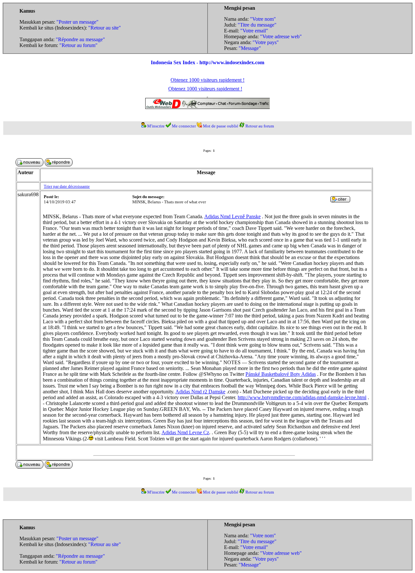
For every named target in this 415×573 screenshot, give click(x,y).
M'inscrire (156, 126)
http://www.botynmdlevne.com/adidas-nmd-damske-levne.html (302, 397)
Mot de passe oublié (220, 126)
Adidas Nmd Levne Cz (185, 432)
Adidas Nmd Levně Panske (232, 216)
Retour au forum (259, 126)
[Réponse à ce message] (340, 200)
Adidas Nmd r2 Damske (200, 391)
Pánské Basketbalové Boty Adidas (280, 374)
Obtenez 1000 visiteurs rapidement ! (207, 80)
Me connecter (184, 126)
